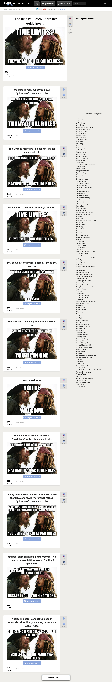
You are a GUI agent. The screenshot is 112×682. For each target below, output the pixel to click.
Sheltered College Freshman (85, 343)
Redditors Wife (80, 308)
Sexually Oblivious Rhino (84, 341)
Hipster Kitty (80, 233)
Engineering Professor (83, 179)
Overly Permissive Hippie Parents (86, 287)
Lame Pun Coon (81, 262)
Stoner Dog (79, 361)
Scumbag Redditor (81, 335)
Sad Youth (79, 318)
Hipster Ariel (79, 222)
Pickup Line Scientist (82, 295)
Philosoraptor (80, 293)
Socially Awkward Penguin (84, 357)
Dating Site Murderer (82, 171)
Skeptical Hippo (81, 349)
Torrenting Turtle (81, 374)
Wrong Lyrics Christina (83, 382)
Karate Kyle (79, 260)
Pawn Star (79, 291)
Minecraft (79, 268)
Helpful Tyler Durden (82, 218)
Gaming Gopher (81, 206)
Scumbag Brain (80, 328)
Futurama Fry (80, 202)
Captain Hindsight (81, 152)
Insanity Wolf (80, 249)
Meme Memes (80, 270)
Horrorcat (78, 239)
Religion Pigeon (81, 312)
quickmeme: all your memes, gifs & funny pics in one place (10, 3)
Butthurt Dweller (81, 150)
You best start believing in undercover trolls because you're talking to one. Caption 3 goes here (31, 560)
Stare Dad (79, 359)
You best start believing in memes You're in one (32, 323)
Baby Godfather (81, 135)
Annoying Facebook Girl (83, 129)
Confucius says (81, 160)
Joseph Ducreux (81, 256)
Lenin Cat (79, 264)
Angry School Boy (81, 125)
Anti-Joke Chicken (81, 131)
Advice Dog (79, 119)
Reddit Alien (79, 305)
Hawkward (79, 216)
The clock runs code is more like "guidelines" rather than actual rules (32, 437)
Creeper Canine (80, 166)
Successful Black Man (83, 366)
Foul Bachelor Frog (82, 195)
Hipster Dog (79, 227)
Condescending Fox (82, 158)
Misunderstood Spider (82, 272)
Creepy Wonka (80, 169)
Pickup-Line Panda (82, 297)
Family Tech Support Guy (84, 187)
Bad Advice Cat (81, 137)
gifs (65, 9)
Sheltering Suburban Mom (84, 347)
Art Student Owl (81, 133)
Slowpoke (79, 353)
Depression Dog (81, 173)
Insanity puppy (80, 247)
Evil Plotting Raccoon (82, 183)
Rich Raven (79, 314)
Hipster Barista (80, 225)
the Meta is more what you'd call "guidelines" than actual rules (32, 91)
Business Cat (80, 146)
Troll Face (79, 376)
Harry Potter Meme (82, 235)
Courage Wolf (80, 162)
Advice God (79, 121)
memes (60, 9)
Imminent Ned (80, 243)
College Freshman (81, 156)
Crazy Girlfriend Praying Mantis (85, 164)
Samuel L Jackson (82, 320)
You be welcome (32, 380)
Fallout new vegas (81, 185)
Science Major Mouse (82, 324)
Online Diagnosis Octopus (84, 281)
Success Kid (80, 364)
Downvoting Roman (82, 175)
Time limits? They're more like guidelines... (32, 207)
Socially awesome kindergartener (86, 355)
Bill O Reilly (79, 144)
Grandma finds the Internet (84, 212)
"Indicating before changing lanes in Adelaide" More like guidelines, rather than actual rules (32, 622)
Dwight (78, 177)
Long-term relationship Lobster (85, 266)
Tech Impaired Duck (82, 368)
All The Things (80, 123)
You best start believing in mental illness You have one (32, 264)
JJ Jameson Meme (82, 254)
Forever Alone (80, 193)
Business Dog (80, 148)
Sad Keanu (79, 316)
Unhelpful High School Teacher (85, 378)
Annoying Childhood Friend (84, 127)
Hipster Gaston (80, 229)
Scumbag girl (80, 330)
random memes (37, 3)
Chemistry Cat (80, 154)
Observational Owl (81, 278)
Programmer (79, 299)
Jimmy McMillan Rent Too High (85, 252)
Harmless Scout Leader (83, 214)
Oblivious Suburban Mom (84, 276)
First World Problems (82, 191)
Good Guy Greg (81, 210)
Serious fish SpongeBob (83, 339)
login (105, 4)
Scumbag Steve (81, 337)
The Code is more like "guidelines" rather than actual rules (32, 150)
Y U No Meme (80, 386)
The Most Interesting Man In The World (88, 370)
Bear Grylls (79, 142)
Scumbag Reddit (81, 332)
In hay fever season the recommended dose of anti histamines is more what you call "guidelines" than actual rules (32, 498)
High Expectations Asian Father (86, 220)
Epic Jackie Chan (81, 181)
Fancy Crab (79, 189)
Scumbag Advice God (83, 326)
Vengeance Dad (81, 380)
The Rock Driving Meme (83, 372)
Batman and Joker (81, 139)
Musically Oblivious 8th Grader (85, 274)
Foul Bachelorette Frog (83, 198)
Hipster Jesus (80, 231)
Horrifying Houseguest (83, 237)
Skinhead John (80, 351)
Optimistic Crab (81, 283)
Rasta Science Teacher (83, 303)
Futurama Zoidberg (82, 204)
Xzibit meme (80, 384)
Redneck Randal (81, 310)
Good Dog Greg (81, 208)
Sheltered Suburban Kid (83, 345)
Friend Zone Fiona (81, 200)
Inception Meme (81, 245)
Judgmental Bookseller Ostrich (85, 258)
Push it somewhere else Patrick (86, 301)
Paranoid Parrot (81, 289)
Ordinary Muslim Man (82, 285)
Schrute (78, 322)
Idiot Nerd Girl (80, 241)
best (29, 4)
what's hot (21, 4)
